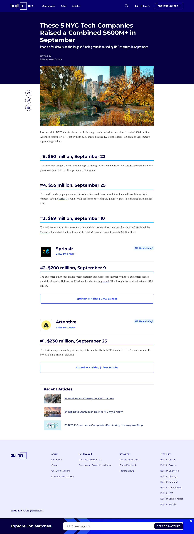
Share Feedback (128, 465)
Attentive (66, 321)
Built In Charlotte (169, 470)
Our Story (56, 459)
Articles (76, 6)
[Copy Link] (28, 100)
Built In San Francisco (171, 498)
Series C (63, 198)
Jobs (63, 6)
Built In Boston (168, 465)
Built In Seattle (168, 504)
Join (137, 6)
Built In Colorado (169, 482)
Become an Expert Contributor (95, 465)
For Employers (168, 6)
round (106, 281)
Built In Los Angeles (170, 487)
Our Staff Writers (60, 470)
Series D (130, 165)
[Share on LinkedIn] (28, 108)
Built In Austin (168, 459)
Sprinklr (64, 248)
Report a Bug (127, 470)
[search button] (127, 6)
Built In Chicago (168, 476)
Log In (146, 6)
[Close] (191, 521)
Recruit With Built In (90, 459)
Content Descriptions (62, 476)
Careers (55, 465)
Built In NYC (166, 493)
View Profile (65, 254)
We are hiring (145, 248)
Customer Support (129, 459)
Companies (48, 6)
